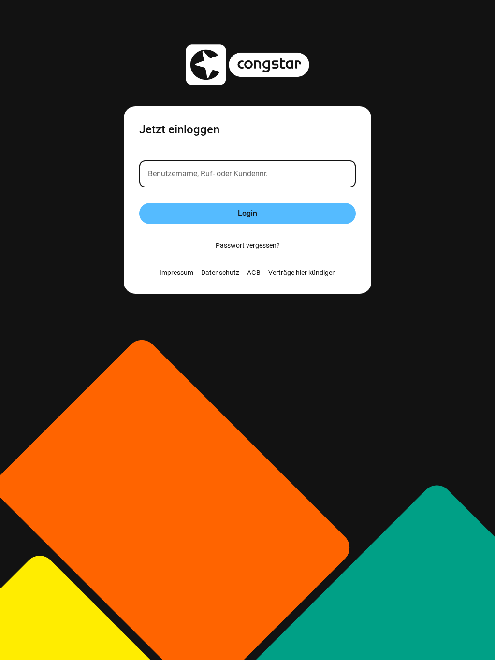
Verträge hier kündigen (302, 272)
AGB (254, 272)
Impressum (176, 272)
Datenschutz (220, 272)
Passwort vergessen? (248, 245)
